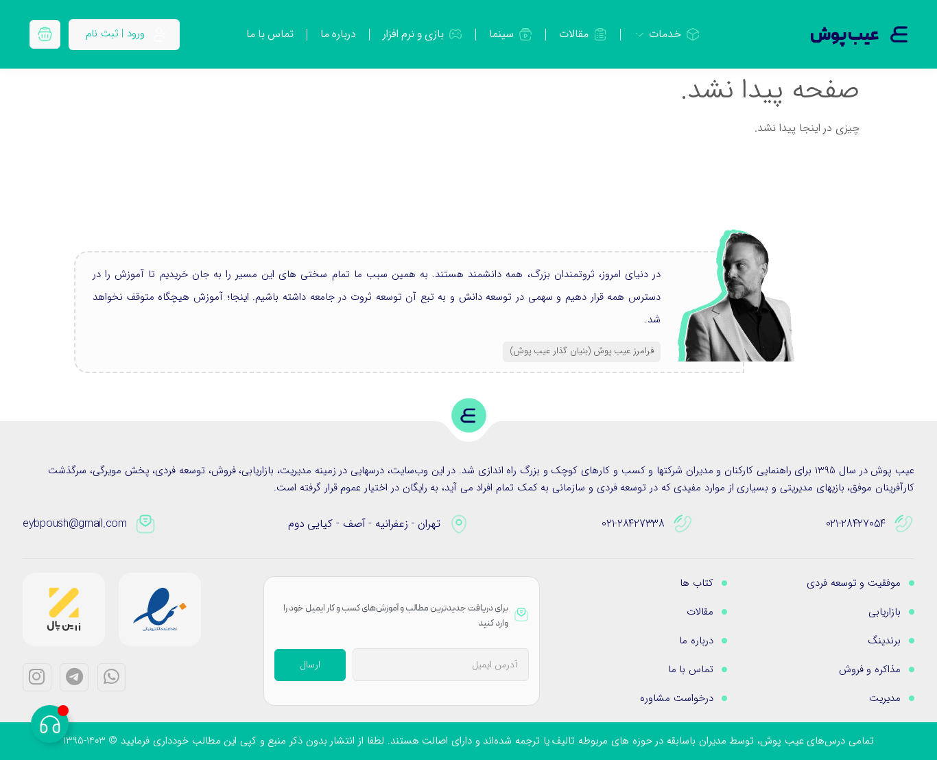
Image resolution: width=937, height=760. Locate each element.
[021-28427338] (683, 524)
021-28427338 (633, 523)
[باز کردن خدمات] (639, 34)
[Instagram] (37, 677)
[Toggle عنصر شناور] (50, 724)
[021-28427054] (904, 524)
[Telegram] (74, 677)
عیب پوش (844, 36)
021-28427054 (856, 523)
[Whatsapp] (111, 677)
